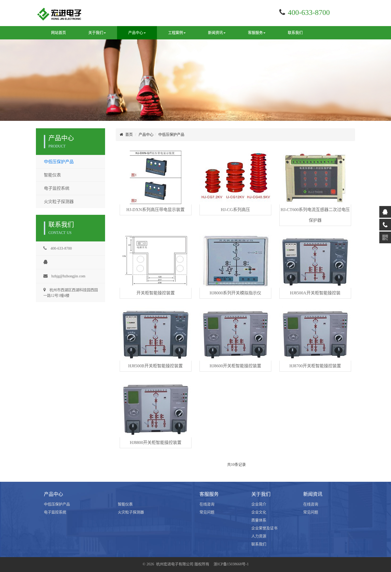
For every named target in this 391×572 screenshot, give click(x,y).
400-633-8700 (60, 248)
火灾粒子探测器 (59, 201)
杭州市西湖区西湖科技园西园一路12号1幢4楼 (70, 293)
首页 (128, 135)
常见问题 (206, 512)
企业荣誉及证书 (264, 528)
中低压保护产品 (59, 161)
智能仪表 (52, 175)
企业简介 (258, 504)
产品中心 (146, 135)
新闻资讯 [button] (215, 33)
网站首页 (58, 33)
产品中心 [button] (135, 33)
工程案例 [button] (175, 33)
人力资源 (258, 536)
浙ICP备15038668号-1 (231, 564)
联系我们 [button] (295, 33)
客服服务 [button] (255, 33)
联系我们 (258, 544)
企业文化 (258, 512)
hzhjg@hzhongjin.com (67, 276)
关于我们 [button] (95, 33)
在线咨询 (206, 504)
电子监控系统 (56, 188)
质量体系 (258, 520)
